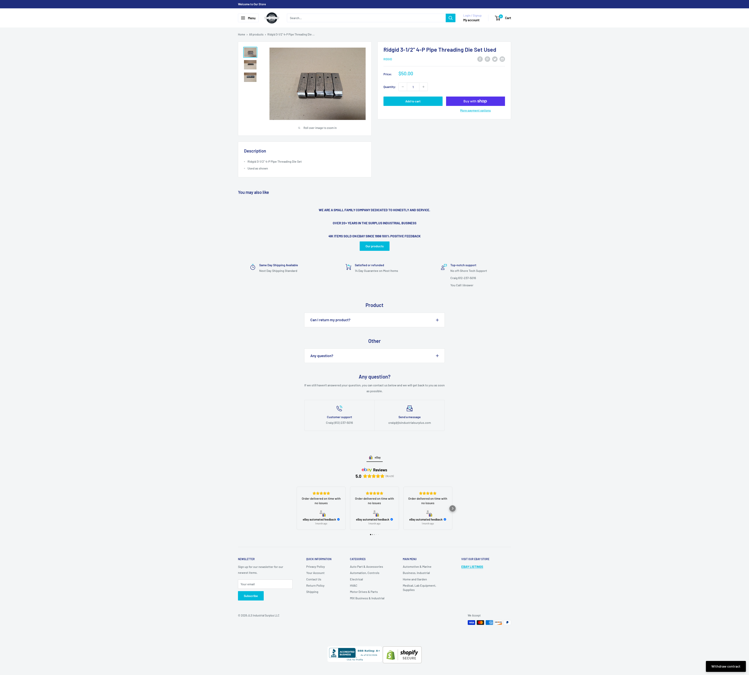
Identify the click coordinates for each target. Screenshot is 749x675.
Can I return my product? (330, 320)
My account (471, 20)
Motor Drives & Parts (364, 591)
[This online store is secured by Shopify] (402, 649)
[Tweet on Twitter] (495, 59)
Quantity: (389, 87)
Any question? (321, 355)
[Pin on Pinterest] (487, 59)
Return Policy (315, 585)
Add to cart (413, 101)
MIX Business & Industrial (367, 598)
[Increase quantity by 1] (423, 87)
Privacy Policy (315, 566)
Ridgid (387, 59)
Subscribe (251, 596)
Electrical (356, 579)
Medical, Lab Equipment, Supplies (419, 588)
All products (256, 34)
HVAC (353, 585)
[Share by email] (502, 59)
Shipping (312, 591)
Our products (375, 246)
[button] (296, 508)
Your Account (315, 573)
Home (241, 34)
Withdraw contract (725, 666)
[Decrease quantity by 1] (403, 87)
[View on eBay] (321, 512)
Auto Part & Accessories (366, 566)
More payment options (475, 110)
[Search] (450, 18)
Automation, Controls (364, 573)
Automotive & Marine (417, 566)
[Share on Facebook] (480, 59)
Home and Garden (415, 579)
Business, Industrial (416, 573)
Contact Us (313, 579)
